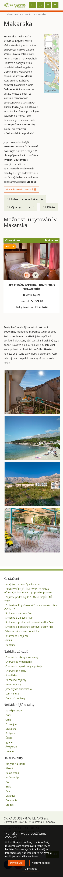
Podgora (10, 733)
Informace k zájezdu (17, 635)
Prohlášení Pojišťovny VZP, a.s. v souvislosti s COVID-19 (30, 606)
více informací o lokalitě (20, 189)
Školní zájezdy (13, 684)
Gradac (9, 804)
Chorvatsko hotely (15, 670)
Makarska (10, 728)
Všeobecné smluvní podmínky (22, 631)
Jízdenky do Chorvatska (18, 689)
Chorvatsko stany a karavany (21, 657)
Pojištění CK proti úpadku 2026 (22, 584)
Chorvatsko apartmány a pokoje (23, 666)
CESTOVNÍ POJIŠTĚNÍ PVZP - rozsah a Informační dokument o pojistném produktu (28, 590)
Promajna (11, 724)
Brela (8, 786)
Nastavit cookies (41, 862)
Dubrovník (11, 800)
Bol (7, 782)
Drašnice (10, 795)
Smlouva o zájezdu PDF (19, 617)
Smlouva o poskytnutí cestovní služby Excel (29, 622)
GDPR (8, 640)
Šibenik (9, 768)
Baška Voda (12, 773)
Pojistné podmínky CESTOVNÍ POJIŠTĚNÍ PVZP (28, 598)
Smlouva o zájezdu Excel (19, 613)
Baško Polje (12, 777)
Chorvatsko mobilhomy (18, 661)
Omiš (8, 719)
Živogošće (11, 746)
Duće (8, 715)
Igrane (9, 742)
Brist (8, 791)
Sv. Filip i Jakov (13, 710)
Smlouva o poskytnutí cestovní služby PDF (29, 626)
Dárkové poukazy (15, 698)
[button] (49, 39)
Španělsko (11, 675)
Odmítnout (30, 868)
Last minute (12, 693)
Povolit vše (16, 862)
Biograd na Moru (15, 763)
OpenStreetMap (51, 90)
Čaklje (8, 737)
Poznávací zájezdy (15, 680)
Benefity (10, 645)
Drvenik (9, 751)
